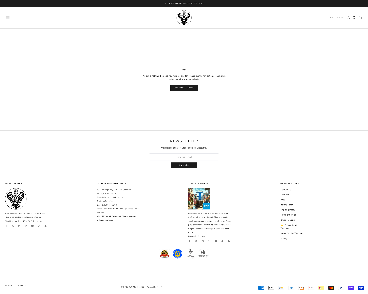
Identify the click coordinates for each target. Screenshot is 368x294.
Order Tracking (287, 220)
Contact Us (285, 189)
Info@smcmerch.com (111, 197)
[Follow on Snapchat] (45, 226)
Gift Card (284, 194)
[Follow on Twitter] (13, 226)
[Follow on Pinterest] (26, 226)
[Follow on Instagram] (19, 226)
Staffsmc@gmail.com (106, 201)
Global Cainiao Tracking (291, 233)
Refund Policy (286, 204)
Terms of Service (288, 214)
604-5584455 (112, 205)
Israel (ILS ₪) (15, 285)
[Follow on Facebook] (6, 226)
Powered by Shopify (154, 287)
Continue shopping (184, 88)
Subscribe (184, 165)
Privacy (284, 238)
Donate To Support (196, 236)
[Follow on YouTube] (32, 226)
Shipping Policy (287, 209)
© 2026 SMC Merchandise (132, 287)
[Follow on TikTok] (39, 226)
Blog (282, 199)
